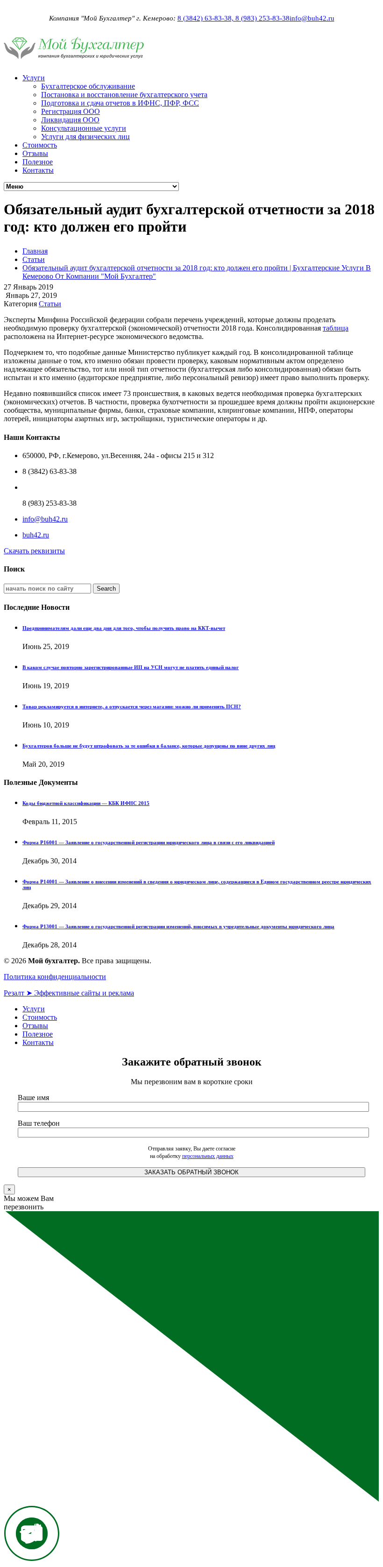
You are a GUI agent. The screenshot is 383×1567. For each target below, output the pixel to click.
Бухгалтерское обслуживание (88, 86)
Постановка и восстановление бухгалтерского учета (124, 95)
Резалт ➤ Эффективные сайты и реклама (69, 993)
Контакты (38, 170)
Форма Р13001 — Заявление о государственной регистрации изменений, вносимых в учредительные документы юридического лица (178, 926)
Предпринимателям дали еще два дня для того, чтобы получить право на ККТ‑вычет (123, 628)
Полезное (37, 162)
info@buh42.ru (312, 18)
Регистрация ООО (70, 111)
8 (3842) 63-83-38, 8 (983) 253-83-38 (233, 18)
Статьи (33, 259)
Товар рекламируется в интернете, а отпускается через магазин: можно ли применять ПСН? (131, 706)
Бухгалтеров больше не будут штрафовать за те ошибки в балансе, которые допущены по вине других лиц (148, 745)
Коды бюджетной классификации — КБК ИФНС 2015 (85, 803)
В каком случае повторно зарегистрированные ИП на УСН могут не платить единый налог (130, 667)
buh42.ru (35, 535)
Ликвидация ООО (70, 120)
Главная (35, 251)
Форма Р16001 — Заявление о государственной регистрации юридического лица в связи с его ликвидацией (148, 842)
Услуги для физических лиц (85, 137)
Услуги (33, 78)
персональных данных (208, 1156)
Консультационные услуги (83, 128)
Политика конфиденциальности (55, 977)
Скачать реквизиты (34, 551)
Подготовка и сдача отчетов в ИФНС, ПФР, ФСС (120, 103)
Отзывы (35, 153)
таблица (335, 328)
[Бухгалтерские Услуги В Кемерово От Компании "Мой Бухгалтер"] (74, 62)
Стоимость (39, 145)
